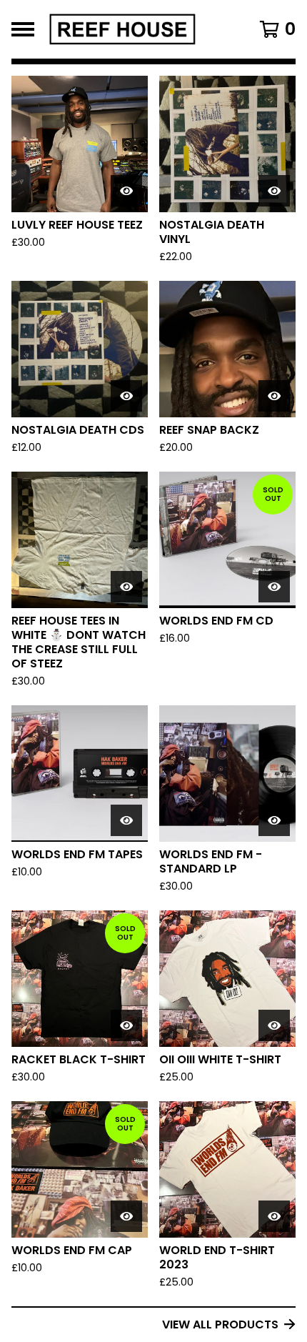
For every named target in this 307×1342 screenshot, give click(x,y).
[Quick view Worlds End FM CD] (274, 586)
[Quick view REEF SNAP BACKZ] (274, 396)
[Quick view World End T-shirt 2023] (274, 1216)
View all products (220, 1324)
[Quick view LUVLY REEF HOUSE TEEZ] (126, 191)
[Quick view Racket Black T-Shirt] (126, 1025)
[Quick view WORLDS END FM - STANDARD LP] (274, 820)
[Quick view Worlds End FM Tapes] (126, 820)
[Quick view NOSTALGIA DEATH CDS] (126, 396)
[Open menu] (22, 29)
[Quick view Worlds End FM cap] (126, 1216)
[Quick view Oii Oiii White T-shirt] (274, 1025)
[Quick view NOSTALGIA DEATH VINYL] (274, 191)
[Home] (133, 29)
